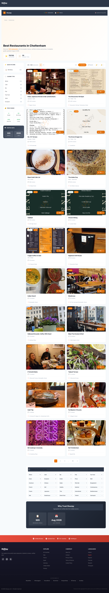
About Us (68, 552)
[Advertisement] (54, 32)
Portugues (90, 565)
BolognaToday (64, 580)
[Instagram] (6, 559)
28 (72, 461)
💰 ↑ (97, 64)
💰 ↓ (102, 64)
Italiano (90, 552)
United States (46, 565)
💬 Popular (90, 64)
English (90, 555)
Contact (68, 555)
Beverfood (55, 580)
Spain (44, 560)
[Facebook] (2, 559)
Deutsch (90, 563)
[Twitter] (10, 559)
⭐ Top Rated (82, 64)
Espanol (90, 557)
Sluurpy (45, 568)
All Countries (46, 552)
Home (5, 20)
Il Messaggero (37, 580)
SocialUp (81, 580)
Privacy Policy (69, 557)
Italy (44, 555)
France (45, 557)
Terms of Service (70, 560)
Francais (90, 560)
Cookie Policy (69, 563)
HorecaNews (47, 580)
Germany (45, 563)
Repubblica (28, 580)
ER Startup (73, 580)
